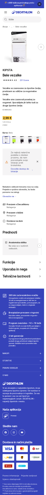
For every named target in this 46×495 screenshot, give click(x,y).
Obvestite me (9, 196)
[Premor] (39, 4)
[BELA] (6, 140)
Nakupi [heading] (6, 353)
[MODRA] (30, 140)
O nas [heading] (5, 375)
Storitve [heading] (7, 361)
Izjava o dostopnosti (11, 479)
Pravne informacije (11, 476)
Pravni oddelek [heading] (10, 368)
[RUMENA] (14, 140)
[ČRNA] (22, 140)
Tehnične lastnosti (16, 276)
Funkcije (9, 262)
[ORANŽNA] (38, 140)
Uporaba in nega (15, 269)
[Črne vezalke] (19, 47)
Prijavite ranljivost (29, 476)
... (11, 27)
